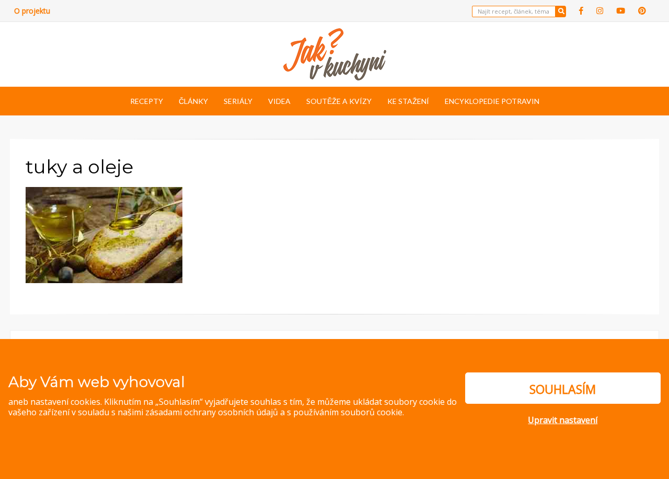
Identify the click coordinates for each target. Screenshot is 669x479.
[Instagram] (599, 11)
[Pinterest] (642, 11)
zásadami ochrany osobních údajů (211, 412)
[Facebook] (581, 11)
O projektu (32, 11)
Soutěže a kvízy (339, 101)
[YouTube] (620, 11)
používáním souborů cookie (347, 412)
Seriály (238, 101)
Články (193, 101)
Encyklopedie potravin (492, 101)
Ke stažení (408, 101)
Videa (279, 101)
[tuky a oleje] (104, 234)
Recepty (146, 101)
